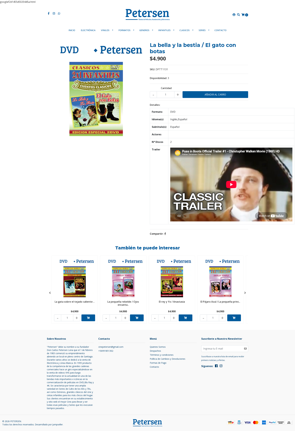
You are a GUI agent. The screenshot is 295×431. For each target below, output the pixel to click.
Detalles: (155, 105)
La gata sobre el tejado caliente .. (74, 301)
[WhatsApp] (59, 13)
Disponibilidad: (158, 78)
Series (202, 30)
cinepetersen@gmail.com (110, 346)
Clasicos (184, 30)
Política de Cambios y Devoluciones (167, 358)
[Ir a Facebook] (48, 13)
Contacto (220, 30)
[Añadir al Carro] (88, 317)
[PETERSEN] (147, 14)
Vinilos (105, 30)
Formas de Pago (158, 362)
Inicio (72, 30)
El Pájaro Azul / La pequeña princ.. (220, 301)
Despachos (155, 350)
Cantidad (166, 88)
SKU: (152, 69)
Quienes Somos (158, 346)
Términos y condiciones (161, 354)
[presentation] (50, 293)
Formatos (124, 30)
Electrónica (88, 30)
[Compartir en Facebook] (165, 233)
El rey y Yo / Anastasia (172, 301)
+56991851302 (105, 350)
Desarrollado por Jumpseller (49, 424)
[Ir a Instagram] (54, 13)
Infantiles (164, 30)
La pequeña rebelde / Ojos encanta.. (123, 303)
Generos (144, 30)
